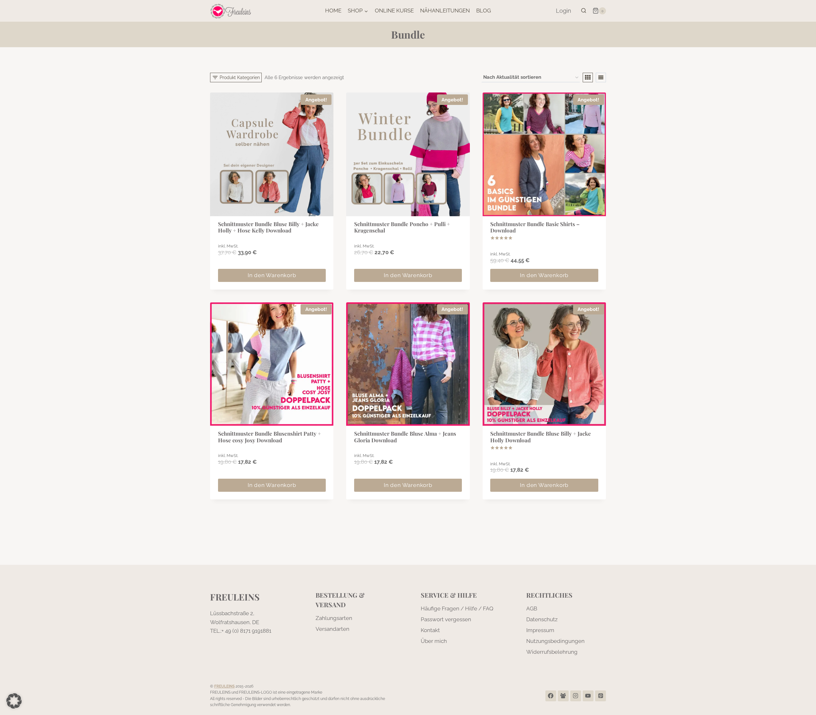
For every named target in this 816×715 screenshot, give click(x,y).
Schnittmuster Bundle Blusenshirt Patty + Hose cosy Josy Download (269, 436)
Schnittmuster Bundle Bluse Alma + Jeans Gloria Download (405, 436)
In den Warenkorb (272, 275)
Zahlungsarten (334, 618)
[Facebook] (550, 695)
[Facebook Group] (563, 695)
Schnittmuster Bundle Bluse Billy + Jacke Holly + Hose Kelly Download (268, 227)
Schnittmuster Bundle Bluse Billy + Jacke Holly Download (540, 436)
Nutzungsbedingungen (555, 641)
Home (333, 10)
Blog (483, 10)
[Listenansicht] (601, 77)
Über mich (434, 641)
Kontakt (430, 630)
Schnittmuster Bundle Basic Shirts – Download (534, 227)
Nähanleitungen (445, 10)
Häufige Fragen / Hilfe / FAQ (457, 608)
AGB (531, 608)
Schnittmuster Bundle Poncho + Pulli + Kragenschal (402, 227)
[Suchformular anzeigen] (583, 11)
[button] (14, 701)
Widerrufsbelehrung (552, 652)
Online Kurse (394, 10)
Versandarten (332, 629)
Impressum (540, 630)
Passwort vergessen (446, 619)
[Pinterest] (600, 695)
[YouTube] (588, 695)
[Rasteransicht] (588, 77)
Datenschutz (541, 619)
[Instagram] (575, 695)
